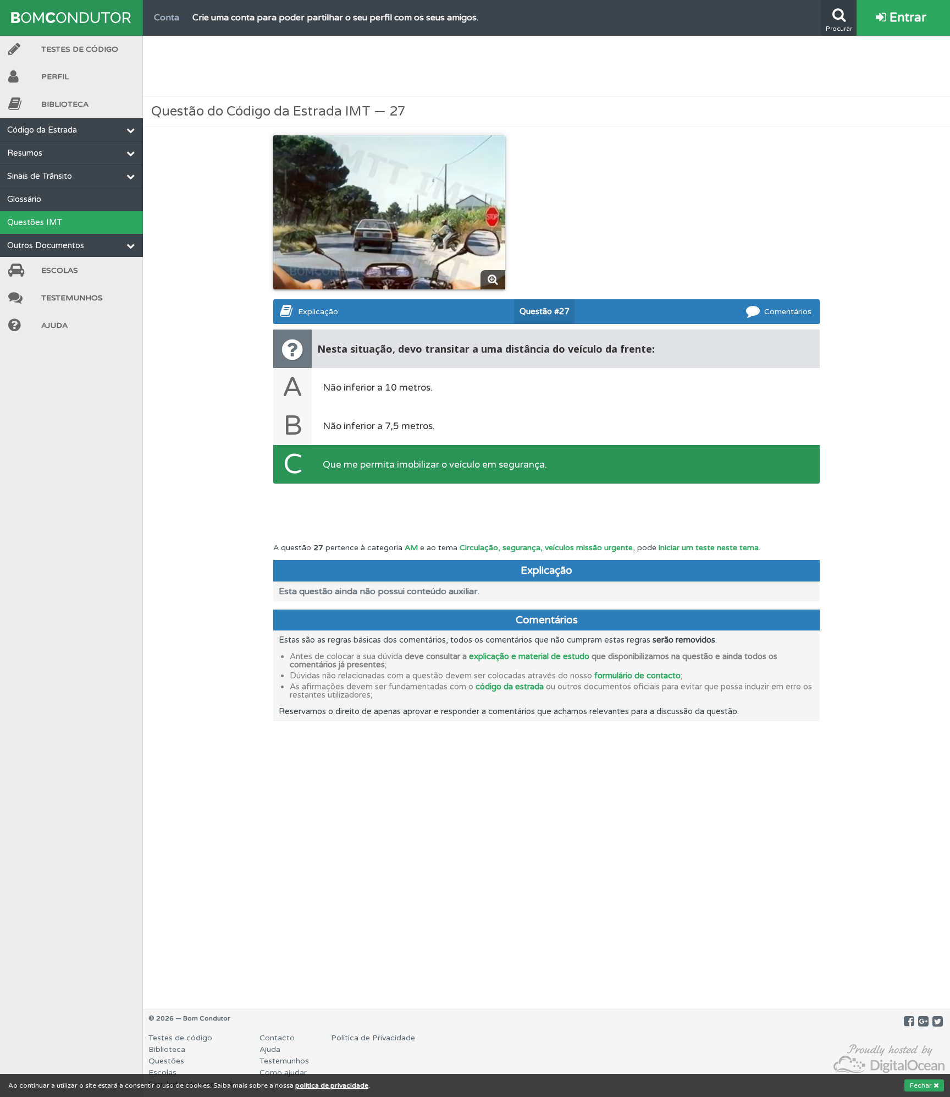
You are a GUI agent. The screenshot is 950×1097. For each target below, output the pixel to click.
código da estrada (510, 687)
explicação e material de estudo (529, 656)
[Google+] (923, 1021)
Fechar (922, 1085)
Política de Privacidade (373, 1038)
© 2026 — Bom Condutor (189, 1018)
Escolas (59, 270)
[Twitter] (937, 1021)
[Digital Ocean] (889, 1059)
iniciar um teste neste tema (709, 547)
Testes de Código (79, 49)
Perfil (55, 76)
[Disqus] (546, 858)
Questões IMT (34, 222)
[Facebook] (909, 1021)
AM (411, 547)
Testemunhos (72, 298)
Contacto (277, 1038)
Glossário (24, 199)
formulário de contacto (637, 676)
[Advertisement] (546, 66)
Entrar (906, 17)
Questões (166, 1061)
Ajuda (54, 325)
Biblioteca (65, 104)
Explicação (318, 311)
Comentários (787, 311)
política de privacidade (331, 1085)
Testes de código (180, 1038)
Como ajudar (283, 1072)
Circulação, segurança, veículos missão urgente (546, 547)
